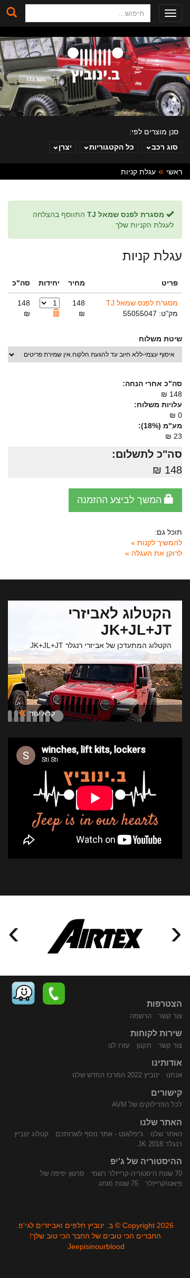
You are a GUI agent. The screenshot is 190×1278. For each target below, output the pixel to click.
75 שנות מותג (118, 1183)
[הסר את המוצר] (56, 313)
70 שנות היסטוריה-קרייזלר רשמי (136, 1173)
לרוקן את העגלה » (153, 553)
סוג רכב (164, 147)
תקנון (144, 1045)
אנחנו (174, 1075)
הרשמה (140, 1016)
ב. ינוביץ (95, 65)
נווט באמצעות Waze (23, 993)
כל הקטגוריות (111, 147)
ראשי (174, 172)
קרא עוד (36, 712)
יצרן (65, 147)
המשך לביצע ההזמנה (120, 500)
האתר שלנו (166, 1134)
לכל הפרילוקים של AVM (147, 1104)
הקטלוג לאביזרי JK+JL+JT (120, 621)
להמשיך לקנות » (156, 542)
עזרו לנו (119, 1045)
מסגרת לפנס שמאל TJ (142, 303)
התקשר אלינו (53, 993)
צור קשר (170, 1016)
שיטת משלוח (160, 339)
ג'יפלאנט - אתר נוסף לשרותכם (99, 1134)
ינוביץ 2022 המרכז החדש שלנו (115, 1075)
